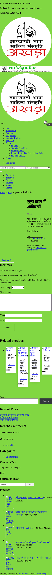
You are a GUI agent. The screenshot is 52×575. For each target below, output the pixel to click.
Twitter (9, 180)
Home (8, 128)
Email (2, 320)
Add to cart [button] (33, 377)
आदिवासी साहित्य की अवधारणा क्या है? (15, 415)
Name (2, 315)
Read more (9, 368)
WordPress (23, 573)
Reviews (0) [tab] (7, 260)
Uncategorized (12, 457)
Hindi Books (41, 248)
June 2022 (10, 445)
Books (11, 130)
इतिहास (29, 250)
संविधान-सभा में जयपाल (9, 417)
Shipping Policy (18, 155)
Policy (8, 143)
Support (14, 145)
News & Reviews (13, 138)
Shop (11, 135)
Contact (9, 158)
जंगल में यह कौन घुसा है (9, 420)
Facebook (10, 175)
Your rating (6, 287)
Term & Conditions (19, 148)
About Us (10, 140)
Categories (10, 163)
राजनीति (35, 250)
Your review (6, 292)
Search (3, 397)
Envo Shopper (43, 573)
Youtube (9, 183)
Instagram (10, 178)
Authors (9, 133)
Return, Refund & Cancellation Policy (28, 153)
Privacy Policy (17, 150)
